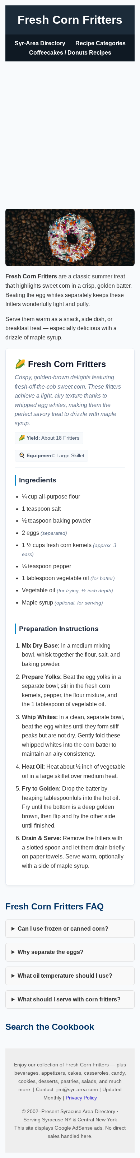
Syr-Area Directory (40, 43)
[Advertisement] (70, 135)
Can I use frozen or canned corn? (63, 929)
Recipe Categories (100, 43)
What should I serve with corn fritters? (69, 999)
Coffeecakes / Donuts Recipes (70, 53)
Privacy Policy (81, 1098)
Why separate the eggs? (51, 952)
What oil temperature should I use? (65, 976)
